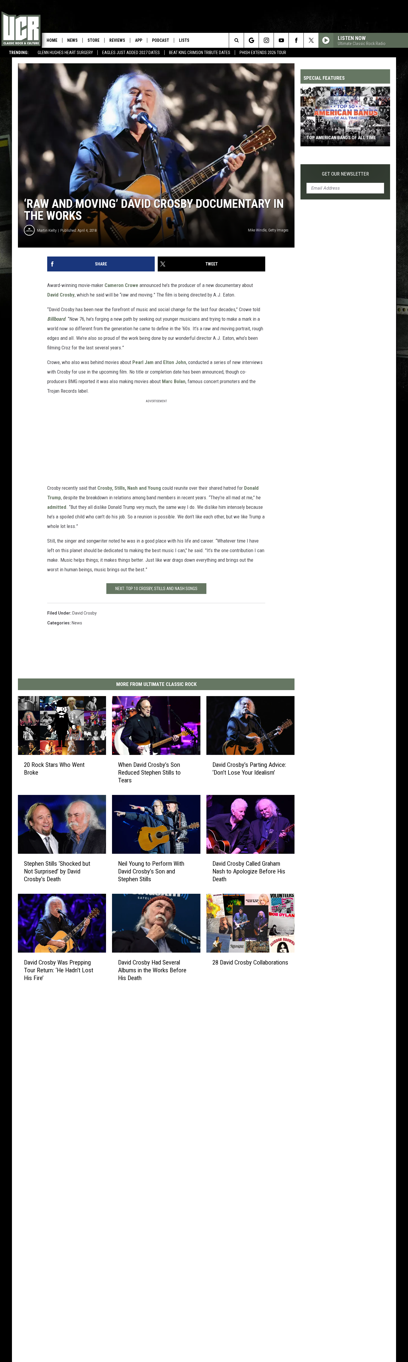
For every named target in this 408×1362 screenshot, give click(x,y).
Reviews (117, 40)
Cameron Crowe (121, 285)
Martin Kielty (46, 230)
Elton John (174, 362)
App (138, 40)
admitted (56, 507)
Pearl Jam (143, 362)
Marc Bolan (173, 381)
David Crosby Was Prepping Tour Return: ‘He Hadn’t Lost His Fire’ (58, 970)
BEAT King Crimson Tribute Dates (199, 52)
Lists (184, 40)
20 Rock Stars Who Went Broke (54, 768)
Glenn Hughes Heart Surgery (65, 52)
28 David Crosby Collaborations (250, 962)
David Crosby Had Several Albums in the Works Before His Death (152, 970)
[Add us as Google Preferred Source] (251, 40)
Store (93, 40)
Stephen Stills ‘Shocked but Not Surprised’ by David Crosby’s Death (57, 871)
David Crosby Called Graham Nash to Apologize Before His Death (248, 871)
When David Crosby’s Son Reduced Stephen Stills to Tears (149, 772)
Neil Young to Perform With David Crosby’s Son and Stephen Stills (151, 871)
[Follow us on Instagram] (266, 40)
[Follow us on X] (311, 40)
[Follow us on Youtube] (281, 40)
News (72, 40)
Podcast (160, 40)
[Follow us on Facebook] (296, 40)
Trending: (19, 52)
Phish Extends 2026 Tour (263, 52)
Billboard (56, 319)
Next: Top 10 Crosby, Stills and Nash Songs (156, 588)
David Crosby (61, 295)
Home (52, 40)
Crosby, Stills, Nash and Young (129, 488)
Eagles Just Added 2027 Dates (131, 52)
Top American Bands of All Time (341, 137)
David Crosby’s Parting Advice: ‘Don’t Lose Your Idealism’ (249, 768)
